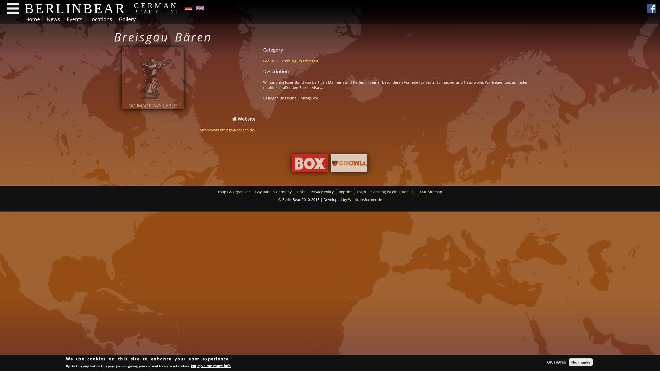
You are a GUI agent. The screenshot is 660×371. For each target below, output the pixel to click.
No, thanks (580, 362)
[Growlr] (349, 164)
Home (32, 19)
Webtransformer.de (365, 199)
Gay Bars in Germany (273, 191)
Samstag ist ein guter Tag (393, 191)
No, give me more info (211, 365)
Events (74, 19)
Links (301, 191)
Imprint (345, 191)
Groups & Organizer (233, 191)
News (53, 19)
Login (361, 191)
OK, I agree (556, 362)
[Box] (310, 164)
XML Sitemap (431, 191)
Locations (100, 19)
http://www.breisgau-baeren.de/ (227, 130)
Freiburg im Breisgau (300, 60)
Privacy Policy (322, 191)
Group (268, 60)
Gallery (127, 19)
